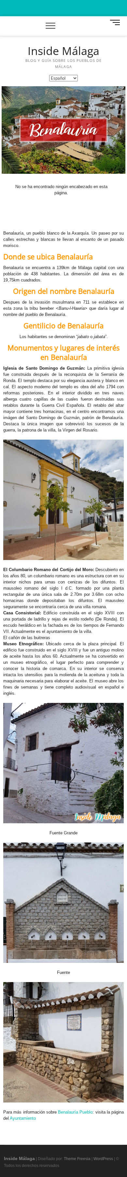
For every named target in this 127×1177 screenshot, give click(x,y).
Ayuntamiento (23, 1118)
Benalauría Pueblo (75, 1112)
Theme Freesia (77, 1158)
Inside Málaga (63, 51)
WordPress (103, 1158)
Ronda (110, 619)
